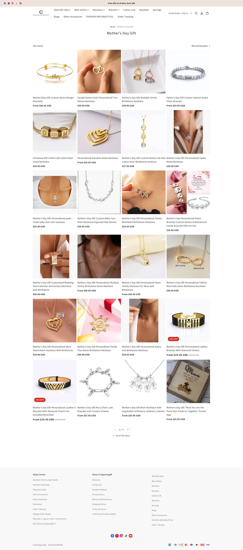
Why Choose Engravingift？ (44, 523)
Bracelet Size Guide (41, 485)
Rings (57, 16)
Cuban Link (129, 9)
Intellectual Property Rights (104, 514)
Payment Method (99, 489)
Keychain (144, 9)
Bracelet (113, 9)
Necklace (98, 9)
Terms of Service (99, 509)
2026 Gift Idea (61, 9)
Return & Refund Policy (102, 499)
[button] (196, 13)
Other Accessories (73, 16)
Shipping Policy (99, 504)
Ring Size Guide (39, 489)
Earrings (157, 9)
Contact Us (97, 485)
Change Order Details (42, 514)
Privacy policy (98, 494)
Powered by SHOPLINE (55, 545)
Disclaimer (37, 504)
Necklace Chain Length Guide (45, 480)
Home (112, 26)
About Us (96, 480)
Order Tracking (125, 16)
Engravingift (42, 545)
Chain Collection (40, 499)
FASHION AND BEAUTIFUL (100, 16)
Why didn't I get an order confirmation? (50, 519)
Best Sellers (81, 9)
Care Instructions (40, 494)
